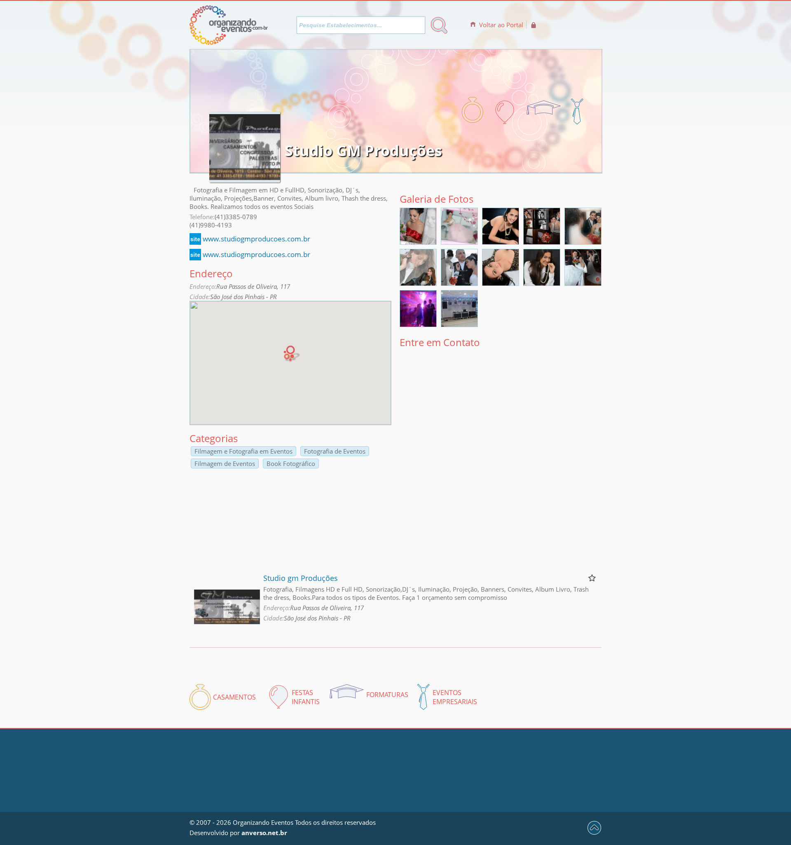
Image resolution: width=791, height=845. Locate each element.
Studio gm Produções (300, 578)
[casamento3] (583, 283)
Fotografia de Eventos (334, 451)
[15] (459, 242)
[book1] (500, 283)
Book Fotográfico (291, 463)
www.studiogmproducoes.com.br (256, 238)
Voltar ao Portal (501, 25)
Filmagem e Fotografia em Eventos (243, 451)
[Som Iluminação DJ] (418, 324)
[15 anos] (418, 242)
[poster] (500, 242)
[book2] (542, 283)
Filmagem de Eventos (224, 463)
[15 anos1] (418, 283)
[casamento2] (583, 242)
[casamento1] (542, 242)
